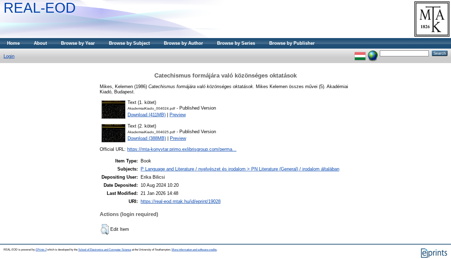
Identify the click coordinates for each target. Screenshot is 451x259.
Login (9, 56)
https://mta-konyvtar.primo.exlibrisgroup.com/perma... (181, 149)
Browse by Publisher (292, 43)
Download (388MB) (147, 138)
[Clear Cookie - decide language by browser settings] (372, 53)
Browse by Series (236, 43)
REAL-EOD (40, 8)
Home (13, 43)
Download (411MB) (147, 114)
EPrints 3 (41, 249)
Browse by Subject (129, 43)
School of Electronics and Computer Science (104, 249)
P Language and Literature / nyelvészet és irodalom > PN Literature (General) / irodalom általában (240, 169)
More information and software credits (194, 249)
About (40, 43)
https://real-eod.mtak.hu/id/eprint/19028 (181, 201)
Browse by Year (78, 43)
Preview (177, 114)
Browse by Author (183, 43)
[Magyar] (360, 53)
